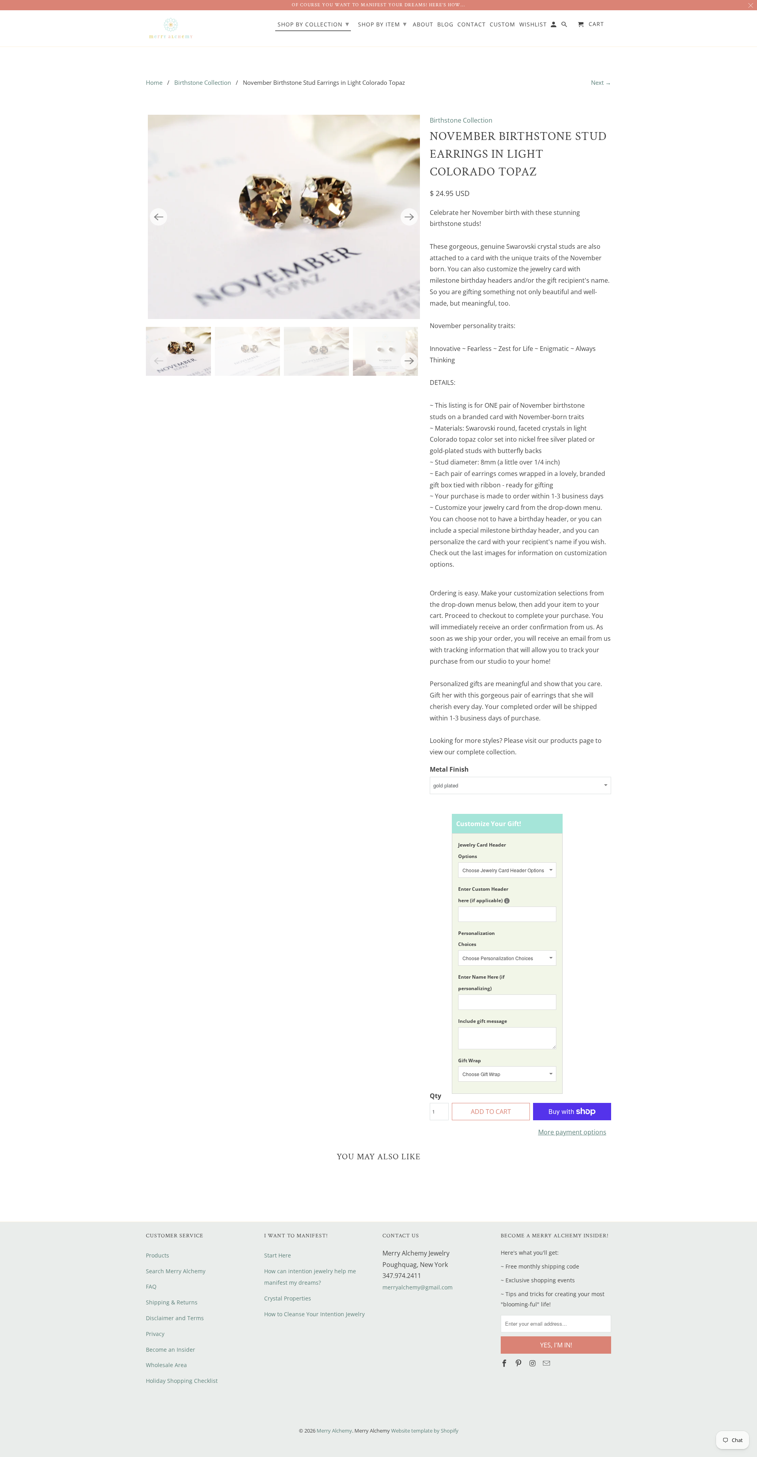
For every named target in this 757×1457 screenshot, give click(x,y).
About (423, 24)
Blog (445, 24)
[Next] (409, 217)
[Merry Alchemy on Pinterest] (519, 1363)
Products (157, 1255)
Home (154, 82)
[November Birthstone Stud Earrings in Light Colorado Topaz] (284, 217)
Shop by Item (382, 23)
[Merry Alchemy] (170, 28)
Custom (502, 24)
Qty (435, 1095)
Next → (601, 82)
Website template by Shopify (425, 1430)
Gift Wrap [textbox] (469, 1060)
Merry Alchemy (334, 1430)
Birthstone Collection (202, 82)
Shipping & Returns (172, 1302)
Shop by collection (313, 23)
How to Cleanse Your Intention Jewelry (314, 1314)
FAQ (151, 1286)
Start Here (277, 1255)
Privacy (155, 1334)
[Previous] (158, 217)
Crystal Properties (287, 1298)
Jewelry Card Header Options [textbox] (482, 850)
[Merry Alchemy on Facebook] (505, 1363)
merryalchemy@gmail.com (417, 1287)
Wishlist (533, 24)
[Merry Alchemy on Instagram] (533, 1363)
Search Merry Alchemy (175, 1271)
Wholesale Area (166, 1365)
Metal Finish (449, 769)
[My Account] (554, 26)
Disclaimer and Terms (175, 1318)
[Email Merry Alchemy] (547, 1363)
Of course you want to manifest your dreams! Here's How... (378, 5)
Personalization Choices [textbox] (476, 939)
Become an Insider (170, 1349)
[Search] (564, 26)
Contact (471, 24)
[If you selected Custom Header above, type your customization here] (507, 901)
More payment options (572, 1132)
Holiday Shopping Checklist (182, 1380)
